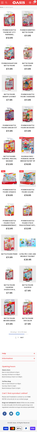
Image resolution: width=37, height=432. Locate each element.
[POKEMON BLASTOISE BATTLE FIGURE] (9, 52)
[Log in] (30, 2)
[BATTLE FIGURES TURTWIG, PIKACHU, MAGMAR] (9, 145)
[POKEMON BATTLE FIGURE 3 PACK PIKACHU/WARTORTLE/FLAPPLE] (27, 209)
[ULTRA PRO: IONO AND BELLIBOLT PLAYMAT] (27, 243)
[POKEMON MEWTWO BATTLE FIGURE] (27, 19)
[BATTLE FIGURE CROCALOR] (27, 307)
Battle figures (9, 7)
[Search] (6, 2)
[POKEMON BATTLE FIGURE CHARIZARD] (27, 83)
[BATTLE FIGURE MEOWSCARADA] (9, 307)
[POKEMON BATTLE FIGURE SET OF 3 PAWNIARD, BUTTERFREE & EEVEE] (9, 19)
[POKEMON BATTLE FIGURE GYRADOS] (9, 178)
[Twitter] (17, 413)
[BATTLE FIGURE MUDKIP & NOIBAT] (9, 83)
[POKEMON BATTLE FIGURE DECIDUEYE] (27, 114)
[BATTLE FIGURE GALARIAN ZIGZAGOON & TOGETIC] (9, 274)
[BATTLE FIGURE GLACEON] (27, 274)
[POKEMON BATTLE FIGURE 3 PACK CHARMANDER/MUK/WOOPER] (9, 209)
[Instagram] (11, 413)
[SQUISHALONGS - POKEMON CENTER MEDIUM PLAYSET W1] (27, 145)
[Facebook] (4, 413)
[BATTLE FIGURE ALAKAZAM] (27, 52)
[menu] (2, 2)
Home (1, 7)
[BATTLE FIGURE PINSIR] (9, 243)
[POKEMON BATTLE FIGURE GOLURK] (27, 178)
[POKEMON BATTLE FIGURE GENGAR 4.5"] (9, 114)
